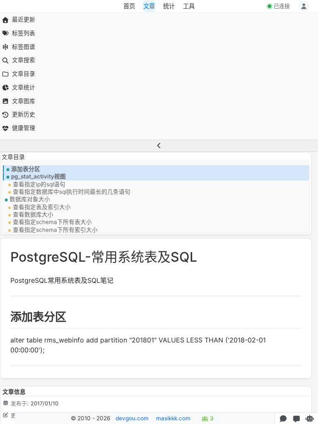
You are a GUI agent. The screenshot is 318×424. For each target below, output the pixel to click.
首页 (129, 6)
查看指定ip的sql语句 (39, 184)
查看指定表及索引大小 (42, 207)
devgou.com (132, 418)
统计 (169, 6)
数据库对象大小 (30, 199)
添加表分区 (25, 169)
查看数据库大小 (33, 214)
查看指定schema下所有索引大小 (55, 229)
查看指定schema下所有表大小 (52, 222)
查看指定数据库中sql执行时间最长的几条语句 (71, 191)
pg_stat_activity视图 (38, 176)
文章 (149, 6)
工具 (189, 6)
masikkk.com (173, 418)
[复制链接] (5, 319)
